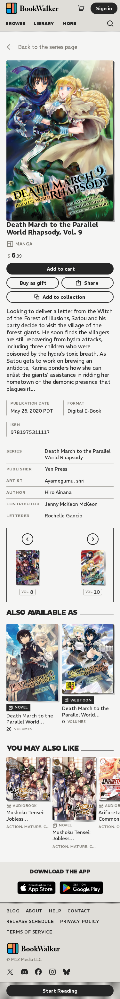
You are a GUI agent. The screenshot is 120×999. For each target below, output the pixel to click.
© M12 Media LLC (24, 959)
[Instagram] (52, 972)
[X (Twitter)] (10, 972)
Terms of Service (29, 932)
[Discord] (24, 972)
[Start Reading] (60, 140)
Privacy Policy (79, 921)
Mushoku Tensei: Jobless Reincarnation (25, 815)
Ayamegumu (59, 481)
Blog (13, 911)
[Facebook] (38, 972)
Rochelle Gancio (63, 516)
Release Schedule (30, 921)
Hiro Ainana (58, 492)
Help (55, 911)
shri (80, 481)
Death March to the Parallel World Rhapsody (77, 454)
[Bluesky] (66, 972)
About (34, 911)
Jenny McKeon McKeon (71, 504)
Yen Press (56, 469)
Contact (79, 911)
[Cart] (81, 8)
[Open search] (110, 24)
